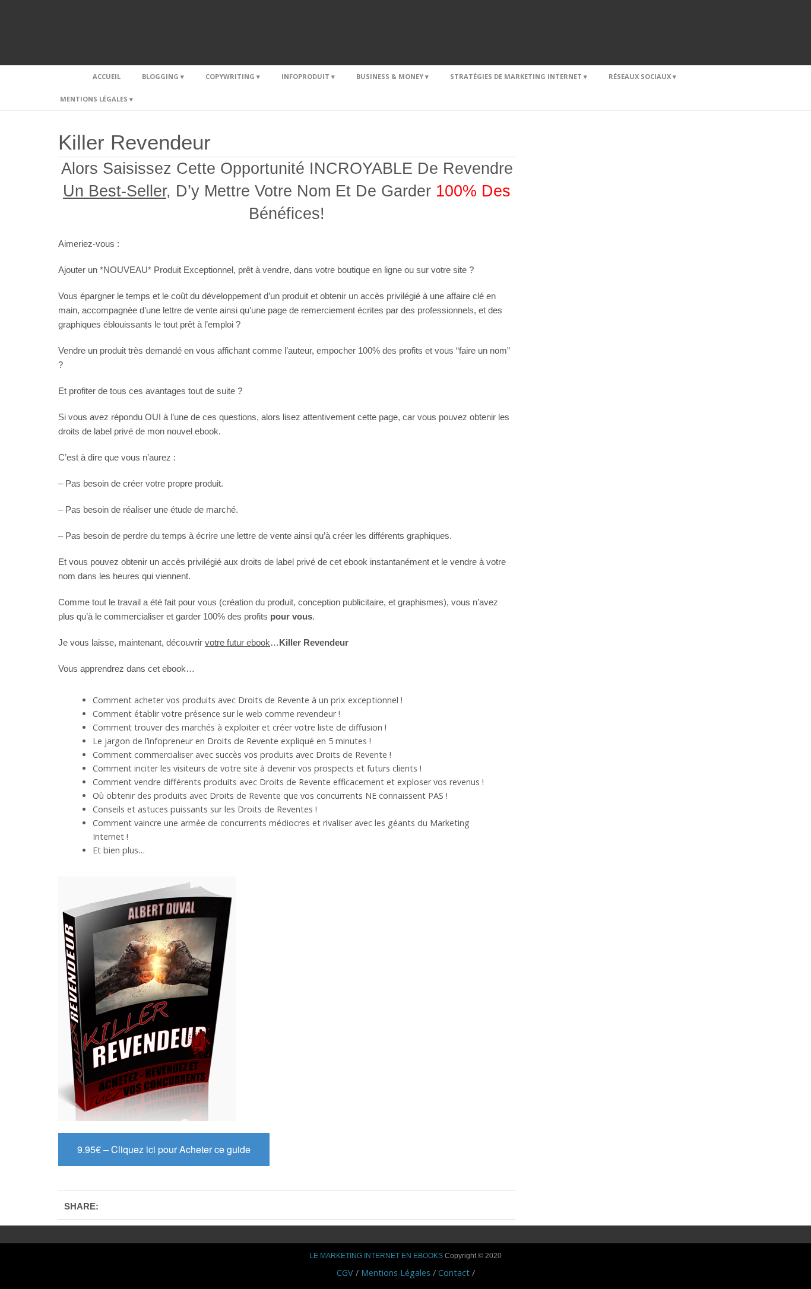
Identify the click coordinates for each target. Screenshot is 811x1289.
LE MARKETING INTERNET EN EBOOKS (376, 1256)
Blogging (160, 76)
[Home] (65, 76)
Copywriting (230, 76)
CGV (345, 1272)
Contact (454, 1272)
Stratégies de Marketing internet (516, 76)
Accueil (107, 76)
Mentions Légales (94, 98)
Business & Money (389, 76)
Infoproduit (305, 76)
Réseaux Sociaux (640, 76)
